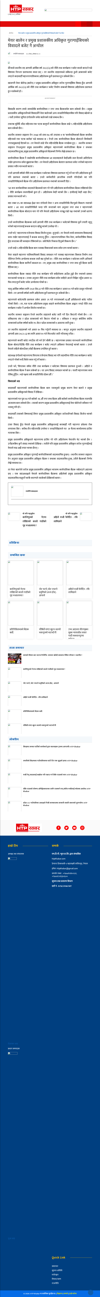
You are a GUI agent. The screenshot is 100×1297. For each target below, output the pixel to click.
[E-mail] (12, 503)
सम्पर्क (66, 1293)
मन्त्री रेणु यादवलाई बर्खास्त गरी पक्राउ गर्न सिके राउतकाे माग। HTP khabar (50, 774)
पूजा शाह (11, 1238)
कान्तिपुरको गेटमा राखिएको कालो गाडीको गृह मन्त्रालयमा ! (20, 592)
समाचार (55, 1266)
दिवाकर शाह (13, 1044)
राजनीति (55, 1283)
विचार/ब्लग (56, 1279)
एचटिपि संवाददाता (18, 53)
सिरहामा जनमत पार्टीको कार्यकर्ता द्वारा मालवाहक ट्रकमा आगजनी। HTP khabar (51, 746)
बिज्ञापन (59, 1293)
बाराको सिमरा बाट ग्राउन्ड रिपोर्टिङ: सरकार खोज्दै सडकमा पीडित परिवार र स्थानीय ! (52, 655)
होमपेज (11, 33)
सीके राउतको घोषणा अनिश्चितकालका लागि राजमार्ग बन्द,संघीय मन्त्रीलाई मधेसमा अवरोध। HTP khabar (56, 790)
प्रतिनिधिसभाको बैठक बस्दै (19, 631)
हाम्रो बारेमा (73, 1293)
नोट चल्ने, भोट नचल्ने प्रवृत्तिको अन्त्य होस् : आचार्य (48, 592)
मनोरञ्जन (55, 1275)
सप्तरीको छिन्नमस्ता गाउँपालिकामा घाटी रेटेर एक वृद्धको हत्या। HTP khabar (50, 760)
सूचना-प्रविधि (57, 1270)
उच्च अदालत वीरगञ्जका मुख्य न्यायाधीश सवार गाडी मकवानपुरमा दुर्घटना (78, 634)
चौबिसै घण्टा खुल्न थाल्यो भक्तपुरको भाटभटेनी (50, 631)
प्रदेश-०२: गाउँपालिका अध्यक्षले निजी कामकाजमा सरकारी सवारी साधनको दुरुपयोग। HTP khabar (55, 804)
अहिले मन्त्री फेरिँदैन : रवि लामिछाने (78, 590)
